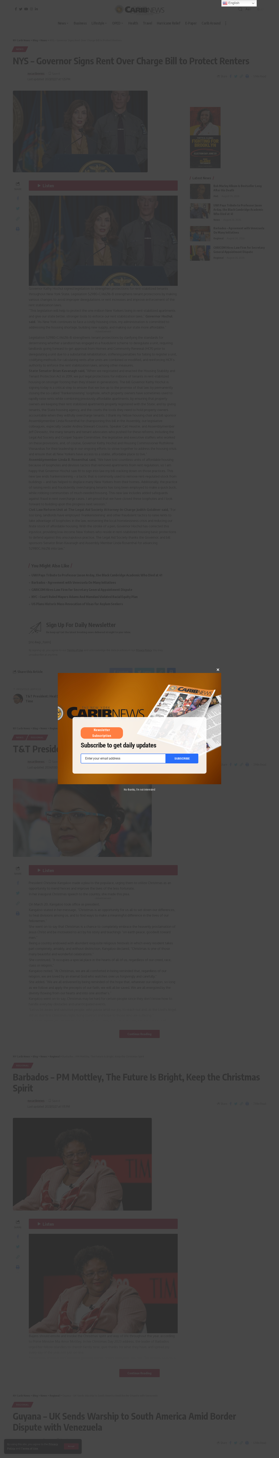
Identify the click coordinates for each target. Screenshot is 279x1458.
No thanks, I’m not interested (139, 789)
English (233, 3)
